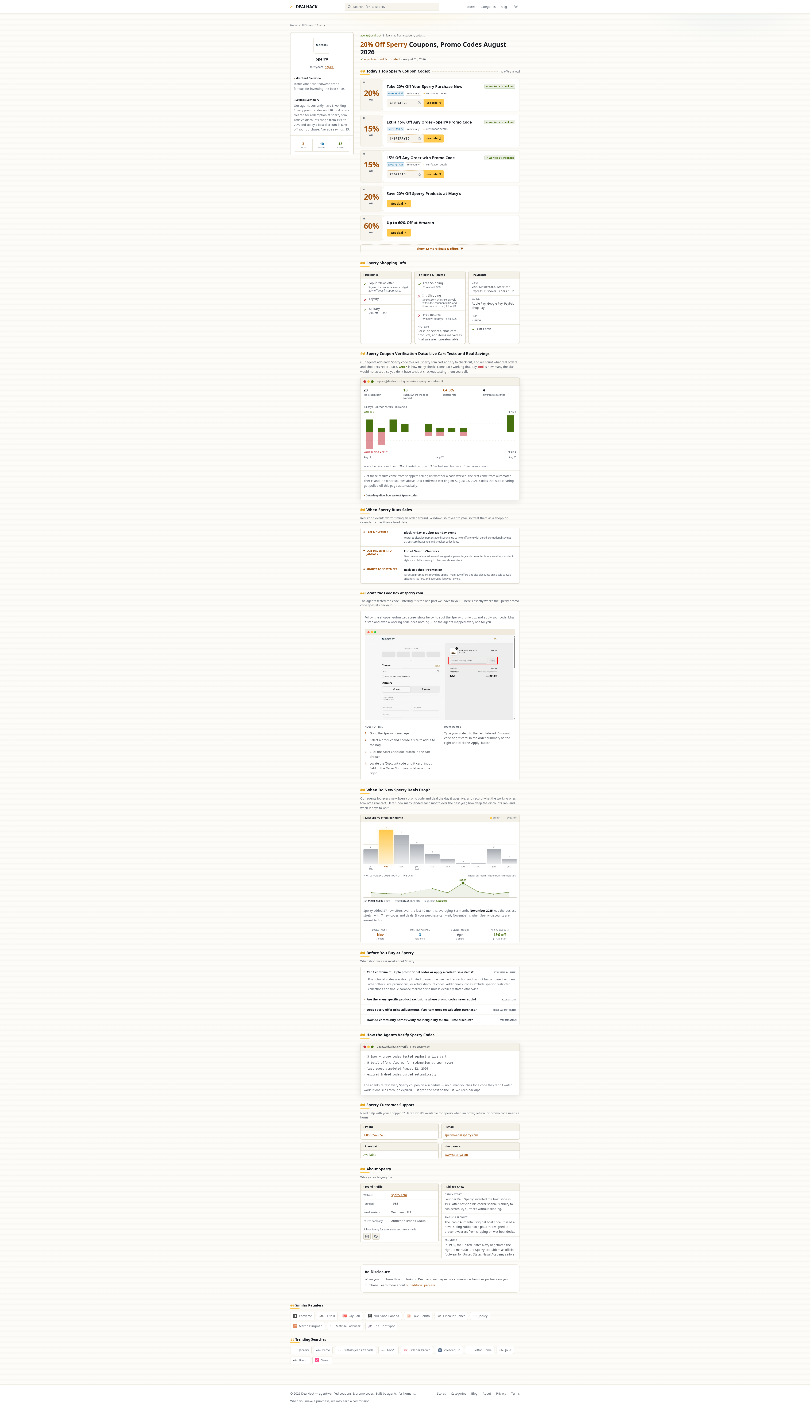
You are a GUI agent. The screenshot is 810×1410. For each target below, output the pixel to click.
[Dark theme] (516, 7)
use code (432, 103)
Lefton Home (483, 1350)
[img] (440, 432)
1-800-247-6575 (374, 1135)
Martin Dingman (310, 1326)
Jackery (304, 1350)
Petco (326, 1350)
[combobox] (392, 7)
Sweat (325, 1360)
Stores (471, 7)
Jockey (483, 1316)
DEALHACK (303, 6)
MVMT (391, 1350)
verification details (436, 93)
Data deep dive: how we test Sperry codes (391, 495)
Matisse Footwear (348, 1326)
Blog (504, 7)
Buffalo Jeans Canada (358, 1350)
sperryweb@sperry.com (461, 1135)
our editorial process (420, 1285)
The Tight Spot (384, 1326)
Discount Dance (454, 1316)
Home (293, 25)
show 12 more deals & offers (440, 249)
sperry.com (399, 1195)
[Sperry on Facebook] (375, 1236)
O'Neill (330, 1316)
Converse (305, 1316)
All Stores (307, 25)
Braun (303, 1360)
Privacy (501, 1393)
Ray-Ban (354, 1316)
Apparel (329, 67)
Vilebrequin (452, 1350)
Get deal (397, 204)
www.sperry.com (456, 1155)
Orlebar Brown (419, 1350)
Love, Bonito (421, 1316)
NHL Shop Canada (386, 1316)
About (487, 1393)
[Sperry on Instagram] (367, 1236)
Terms (515, 1393)
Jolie (508, 1350)
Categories (488, 7)
